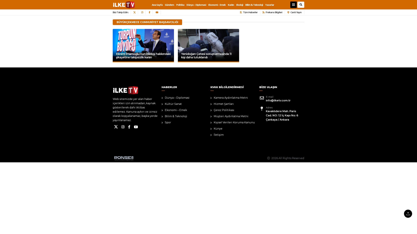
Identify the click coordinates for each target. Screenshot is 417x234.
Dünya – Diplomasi (196, 4)
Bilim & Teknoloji (254, 4)
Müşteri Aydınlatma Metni (231, 116)
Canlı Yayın (296, 12)
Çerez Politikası (224, 110)
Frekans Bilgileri (274, 12)
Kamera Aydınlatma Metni (231, 97)
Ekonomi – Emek (217, 4)
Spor (168, 122)
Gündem (169, 4)
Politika (180, 4)
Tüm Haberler (250, 12)
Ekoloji (239, 4)
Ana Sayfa (157, 4)
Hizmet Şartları (224, 103)
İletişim (219, 134)
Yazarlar (269, 4)
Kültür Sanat (173, 103)
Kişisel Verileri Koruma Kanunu (234, 122)
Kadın (231, 4)
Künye (218, 128)
